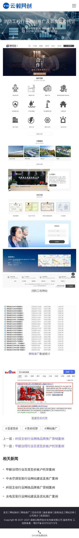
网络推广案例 (49, 28)
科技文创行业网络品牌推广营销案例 (39, 438)
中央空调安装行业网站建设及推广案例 (32, 478)
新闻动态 (58, 512)
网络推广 (34, 353)
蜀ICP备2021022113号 (45, 523)
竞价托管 (42, 418)
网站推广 (52, 428)
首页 (5, 512)
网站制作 (14, 512)
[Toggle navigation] (74, 5)
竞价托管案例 (33, 28)
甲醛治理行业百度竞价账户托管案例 (39, 446)
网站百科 (70, 512)
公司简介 (34, 515)
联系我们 (45, 515)
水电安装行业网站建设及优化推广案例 (32, 496)
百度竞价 (12, 428)
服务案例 (47, 512)
